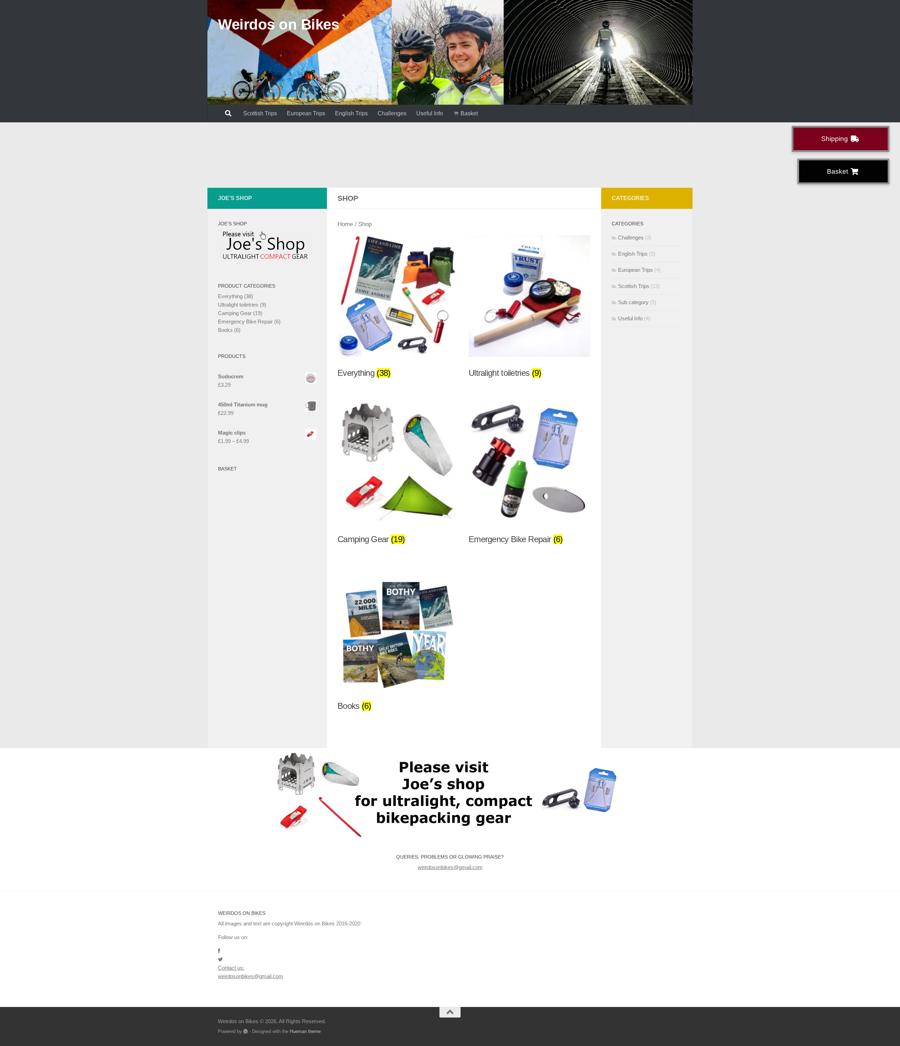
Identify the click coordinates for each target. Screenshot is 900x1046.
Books (225, 330)
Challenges (392, 113)
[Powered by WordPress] (245, 1031)
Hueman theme (305, 1031)
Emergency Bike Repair (245, 322)
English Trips (351, 113)
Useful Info (429, 113)
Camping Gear (235, 313)
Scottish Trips (260, 113)
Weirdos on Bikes (278, 24)
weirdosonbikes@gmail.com (450, 867)
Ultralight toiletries (238, 305)
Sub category (633, 302)
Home (345, 224)
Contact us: (231, 968)
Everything (230, 296)
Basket (468, 113)
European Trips (306, 113)
